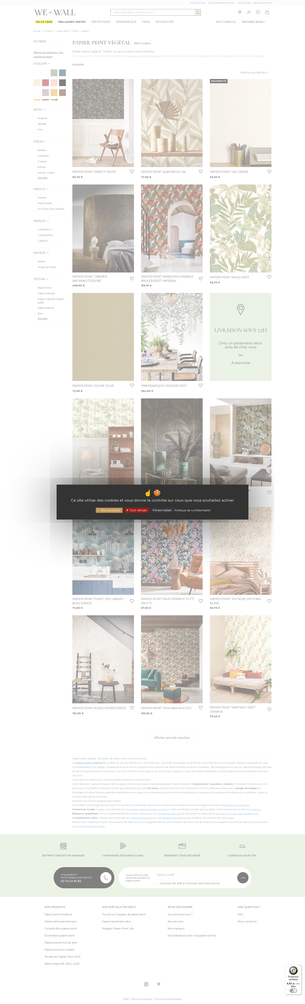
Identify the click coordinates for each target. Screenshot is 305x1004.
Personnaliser (162, 510)
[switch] (293, 990)
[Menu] (299, 966)
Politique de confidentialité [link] (192, 510)
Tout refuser (137, 510)
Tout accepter (110, 510)
